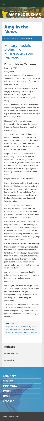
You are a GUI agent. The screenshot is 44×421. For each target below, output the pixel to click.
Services (8, 381)
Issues (7, 391)
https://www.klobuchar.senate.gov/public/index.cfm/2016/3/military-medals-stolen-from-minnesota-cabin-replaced (21, 329)
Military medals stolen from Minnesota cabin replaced (18, 51)
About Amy (9, 375)
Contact (8, 401)
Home (6, 38)
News (14, 38)
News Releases (10, 360)
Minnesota (10, 386)
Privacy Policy (14, 416)
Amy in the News (16, 29)
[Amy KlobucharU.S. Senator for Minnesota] (22, 15)
